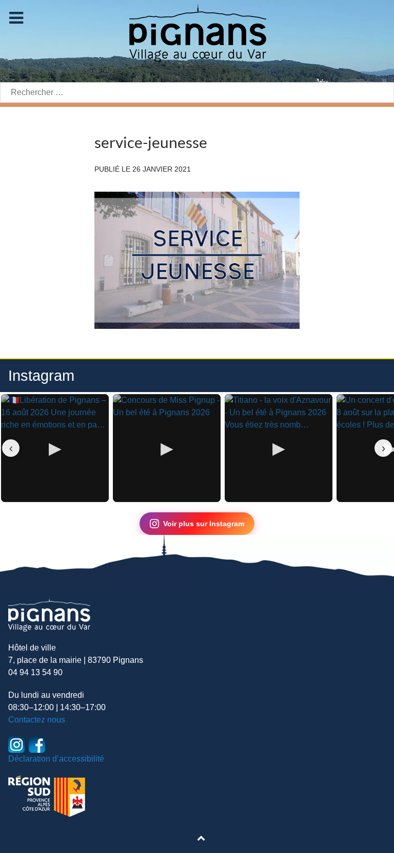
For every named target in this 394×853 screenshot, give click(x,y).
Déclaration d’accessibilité (56, 758)
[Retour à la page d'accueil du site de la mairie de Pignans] (197, 32)
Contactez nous (36, 719)
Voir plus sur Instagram (203, 524)
